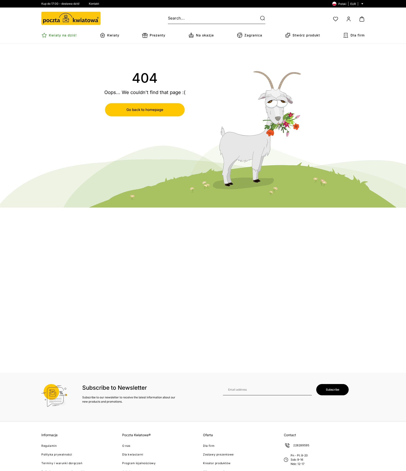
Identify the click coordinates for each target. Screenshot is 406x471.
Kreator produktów (216, 463)
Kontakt (94, 3)
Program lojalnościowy (139, 463)
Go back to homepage (144, 109)
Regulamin (49, 445)
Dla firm (209, 445)
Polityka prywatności (56, 454)
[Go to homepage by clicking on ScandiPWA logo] (71, 18)
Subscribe (332, 389)
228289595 (301, 445)
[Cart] (361, 19)
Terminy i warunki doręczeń (61, 463)
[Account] (348, 19)
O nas (126, 445)
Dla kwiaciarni (132, 454)
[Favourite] (335, 19)
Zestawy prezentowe (218, 454)
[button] (259, 18)
